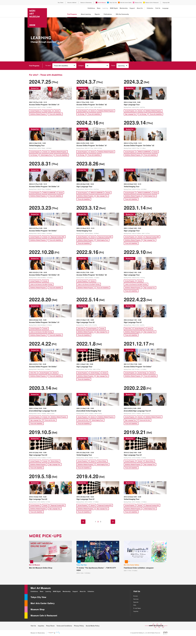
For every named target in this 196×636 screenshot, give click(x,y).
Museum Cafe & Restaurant (152, 2)
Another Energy (95, 372)
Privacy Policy (79, 626)
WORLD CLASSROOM (144, 151)
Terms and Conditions (64, 626)
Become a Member (71, 2)
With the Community (122, 14)
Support (132, 8)
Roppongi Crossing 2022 (57, 237)
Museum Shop (138, 2)
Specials (135, 602)
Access (135, 596)
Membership (124, 8)
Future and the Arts (50, 420)
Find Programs (72, 14)
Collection (150, 8)
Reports (97, 14)
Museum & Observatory (86, 2)
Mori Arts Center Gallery (125, 2)
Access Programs (35, 111)
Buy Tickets (60, 2)
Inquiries (135, 611)
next (113, 521)
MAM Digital (114, 8)
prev (83, 521)
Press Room (50, 626)
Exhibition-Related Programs (38, 114)
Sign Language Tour (130, 114)
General (57, 111)
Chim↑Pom (81, 328)
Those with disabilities (55, 114)
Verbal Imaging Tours (46, 155)
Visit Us (157, 8)
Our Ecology (81, 114)
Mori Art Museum (102, 2)
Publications (108, 14)
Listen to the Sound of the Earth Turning (41, 284)
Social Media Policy (92, 626)
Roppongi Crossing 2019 (57, 505)
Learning (105, 8)
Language (165, 8)
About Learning (86, 14)
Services (136, 599)
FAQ (134, 605)
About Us (140, 8)
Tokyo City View (113, 2)
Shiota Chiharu (55, 461)
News (98, 8)
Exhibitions (91, 8)
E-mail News (137, 608)
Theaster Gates (47, 111)
